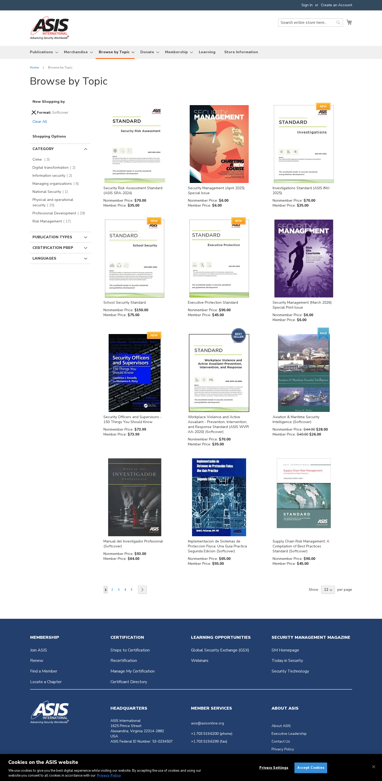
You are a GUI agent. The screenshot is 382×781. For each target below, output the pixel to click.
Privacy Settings (273, 767)
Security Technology (290, 671)
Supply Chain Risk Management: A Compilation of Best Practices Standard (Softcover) (301, 546)
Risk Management (53, 221)
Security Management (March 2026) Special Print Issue (302, 305)
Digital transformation (55, 167)
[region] (191, 767)
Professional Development (60, 213)
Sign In (307, 5)
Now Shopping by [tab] (48, 101)
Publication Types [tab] (52, 237)
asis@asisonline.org (207, 723)
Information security (53, 175)
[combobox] (310, 22)
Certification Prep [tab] (52, 247)
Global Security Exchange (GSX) (220, 650)
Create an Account (336, 5)
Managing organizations (57, 183)
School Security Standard (124, 302)
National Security (51, 191)
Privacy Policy (283, 749)
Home (34, 67)
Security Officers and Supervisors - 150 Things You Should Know (132, 419)
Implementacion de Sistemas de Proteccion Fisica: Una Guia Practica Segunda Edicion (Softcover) (217, 546)
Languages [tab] (44, 258)
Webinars (199, 660)
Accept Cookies (310, 767)
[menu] (191, 52)
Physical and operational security (52, 202)
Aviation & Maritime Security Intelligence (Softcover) (296, 419)
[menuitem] (42, 52)
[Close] (373, 766)
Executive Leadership (289, 733)
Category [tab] (43, 148)
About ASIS (281, 725)
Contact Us (281, 741)
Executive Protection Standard (213, 302)
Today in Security (287, 660)
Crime (42, 159)
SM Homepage (285, 650)
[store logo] (49, 27)
